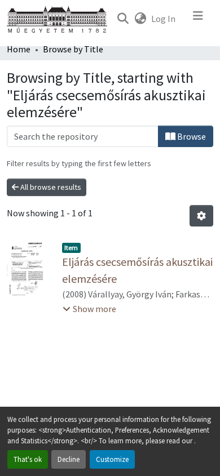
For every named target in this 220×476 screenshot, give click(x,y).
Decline (69, 459)
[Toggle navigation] (198, 18)
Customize (112, 459)
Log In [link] (163, 18)
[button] (123, 18)
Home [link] (18, 49)
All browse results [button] (50, 187)
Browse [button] (190, 136)
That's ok (28, 459)
